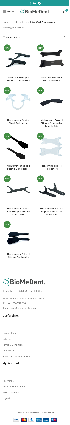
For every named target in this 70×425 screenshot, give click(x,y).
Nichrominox (20, 22)
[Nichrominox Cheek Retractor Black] (51, 59)
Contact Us (8, 350)
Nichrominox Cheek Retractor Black (51, 79)
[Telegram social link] (39, 3)
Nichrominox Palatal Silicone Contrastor (18, 256)
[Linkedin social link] (34, 3)
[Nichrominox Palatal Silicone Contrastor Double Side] (51, 101)
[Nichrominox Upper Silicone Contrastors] (18, 59)
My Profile (8, 380)
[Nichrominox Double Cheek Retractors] (18, 101)
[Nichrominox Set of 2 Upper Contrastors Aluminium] (51, 190)
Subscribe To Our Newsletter (18, 356)
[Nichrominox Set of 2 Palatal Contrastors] (18, 147)
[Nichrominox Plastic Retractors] (51, 147)
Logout (6, 398)
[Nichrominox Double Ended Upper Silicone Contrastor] (18, 190)
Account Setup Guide (14, 386)
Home (6, 22)
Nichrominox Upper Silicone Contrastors (18, 79)
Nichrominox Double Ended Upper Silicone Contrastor (18, 211)
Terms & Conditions (13, 344)
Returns (7, 338)
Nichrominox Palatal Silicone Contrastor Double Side (52, 123)
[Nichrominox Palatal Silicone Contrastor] (18, 235)
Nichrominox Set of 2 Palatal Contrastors (18, 167)
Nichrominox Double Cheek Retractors (18, 122)
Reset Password (11, 392)
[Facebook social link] (30, 3)
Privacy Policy (10, 332)
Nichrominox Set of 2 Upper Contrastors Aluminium (51, 211)
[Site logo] (35, 11)
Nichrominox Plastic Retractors (52, 167)
